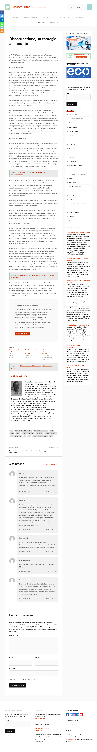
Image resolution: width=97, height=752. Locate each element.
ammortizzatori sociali (23, 430)
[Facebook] (2, 12)
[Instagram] (74, 714)
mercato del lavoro (40, 436)
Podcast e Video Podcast (30, 17)
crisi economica (50, 433)
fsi (25, 436)
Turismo (71, 216)
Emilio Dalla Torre (71, 739)
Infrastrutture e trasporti (76, 165)
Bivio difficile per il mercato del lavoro (78, 325)
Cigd (51, 430)
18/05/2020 (25, 551)
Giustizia (71, 148)
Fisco (70, 140)
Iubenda (68, 737)
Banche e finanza (74, 114)
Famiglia (71, 135)
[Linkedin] (2, 20)
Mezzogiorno (73, 182)
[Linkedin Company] (77, 714)
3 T (11, 430)
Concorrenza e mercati (76, 118)
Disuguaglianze (73, 127)
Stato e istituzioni (74, 212)
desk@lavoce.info (41, 718)
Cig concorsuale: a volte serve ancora (78, 232)
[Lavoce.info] (18, 7)
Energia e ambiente (74, 131)
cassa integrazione (41, 430)
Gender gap (72, 144)
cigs (17, 433)
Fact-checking (79, 17)
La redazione (40, 22)
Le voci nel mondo (71, 725)
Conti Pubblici (73, 123)
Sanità (70, 199)
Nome (11, 658)
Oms (51, 436)
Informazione (73, 161)
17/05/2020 (30, 51)
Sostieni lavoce (54, 22)
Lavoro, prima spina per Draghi (76, 301)
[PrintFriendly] (2, 27)
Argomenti (15, 17)
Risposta (52, 492)
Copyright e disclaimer (42, 728)
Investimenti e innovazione (77, 174)
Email (37, 658)
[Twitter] (2, 16)
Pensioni (71, 191)
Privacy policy (39, 730)
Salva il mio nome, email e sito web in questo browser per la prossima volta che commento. (34, 680)
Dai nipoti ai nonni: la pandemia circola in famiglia (31, 351)
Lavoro (41, 51)
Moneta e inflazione (75, 186)
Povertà (71, 195)
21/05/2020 (25, 598)
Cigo (12, 433)
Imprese (71, 157)
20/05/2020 (25, 571)
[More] (2, 31)
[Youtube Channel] (81, 714)
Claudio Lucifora (17, 51)
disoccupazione (16, 436)
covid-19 (39, 433)
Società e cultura (74, 208)
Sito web (12, 669)
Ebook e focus (64, 17)
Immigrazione (73, 153)
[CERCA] (89, 7)
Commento (14, 635)
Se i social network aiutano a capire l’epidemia (46, 351)
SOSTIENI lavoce (22, 333)
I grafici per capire (48, 17)
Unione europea (74, 221)
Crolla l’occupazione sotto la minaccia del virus (15, 351)
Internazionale (73, 170)
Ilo (30, 436)
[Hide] (1, 35)
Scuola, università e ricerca (77, 203)
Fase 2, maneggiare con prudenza (47, 451)
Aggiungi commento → (50, 464)
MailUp (68, 735)
